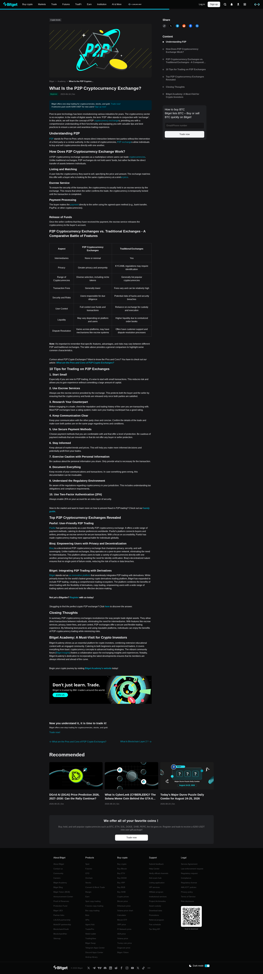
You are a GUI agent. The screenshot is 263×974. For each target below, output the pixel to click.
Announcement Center (63, 896)
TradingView (90, 938)
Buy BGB (121, 887)
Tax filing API (154, 929)
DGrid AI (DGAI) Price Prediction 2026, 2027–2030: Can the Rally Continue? (74, 796)
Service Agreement (189, 864)
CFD (87, 873)
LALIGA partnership (61, 920)
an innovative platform (79, 575)
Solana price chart (125, 910)
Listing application (157, 883)
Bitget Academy (60, 883)
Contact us (58, 869)
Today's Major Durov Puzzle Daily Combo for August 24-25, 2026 (182, 796)
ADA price (121, 934)
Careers (56, 878)
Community (58, 873)
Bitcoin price (122, 901)
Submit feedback (156, 864)
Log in (202, 4)
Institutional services (158, 896)
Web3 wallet (90, 934)
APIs (87, 920)
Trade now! (116, 104)
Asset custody (155, 906)
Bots (87, 915)
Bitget (51, 81)
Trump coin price (124, 943)
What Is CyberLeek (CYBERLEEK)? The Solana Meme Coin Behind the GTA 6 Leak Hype (130, 796)
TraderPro (89, 929)
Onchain (89, 878)
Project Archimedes (157, 901)
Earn (87, 896)
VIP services (154, 887)
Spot (87, 864)
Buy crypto (121, 864)
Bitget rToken (123, 952)
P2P (51, 139)
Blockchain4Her (60, 934)
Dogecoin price (123, 948)
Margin (88, 892)
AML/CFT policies (188, 887)
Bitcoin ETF (122, 920)
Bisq (51, 548)
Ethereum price (124, 906)
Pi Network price (124, 929)
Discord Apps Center (94, 952)
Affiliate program (156, 892)
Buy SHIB (121, 892)
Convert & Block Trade (95, 887)
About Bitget (58, 864)
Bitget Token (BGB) (61, 892)
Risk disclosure (187, 901)
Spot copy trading (93, 901)
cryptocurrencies (137, 157)
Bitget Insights (63, 653)
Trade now (184, 134)
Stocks (88, 883)
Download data (155, 910)
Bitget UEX (58, 910)
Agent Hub (90, 924)
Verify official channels (158, 873)
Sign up (214, 4)
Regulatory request (189, 873)
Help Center (154, 869)
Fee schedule (155, 924)
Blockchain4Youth (61, 929)
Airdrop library (91, 957)
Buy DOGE (122, 878)
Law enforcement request (192, 869)
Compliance (186, 878)
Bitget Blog (58, 887)
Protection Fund (60, 906)
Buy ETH (121, 873)
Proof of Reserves (61, 901)
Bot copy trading (92, 910)
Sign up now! (100, 107)
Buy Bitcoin (122, 869)
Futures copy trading (94, 906)
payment (74, 204)
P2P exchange (124, 142)
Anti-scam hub (155, 878)
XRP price (121, 924)
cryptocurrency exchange (106, 120)
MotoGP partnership (62, 924)
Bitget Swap (90, 943)
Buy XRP (121, 883)
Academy (62, 81)
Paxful (52, 528)
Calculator (121, 915)
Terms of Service (188, 896)
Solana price (122, 938)
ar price (124, 177)
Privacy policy (187, 892)
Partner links (58, 915)
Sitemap (57, 938)
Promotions (154, 915)
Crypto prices (123, 896)
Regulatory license (189, 883)
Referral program (156, 920)
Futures (88, 869)
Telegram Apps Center (95, 948)
